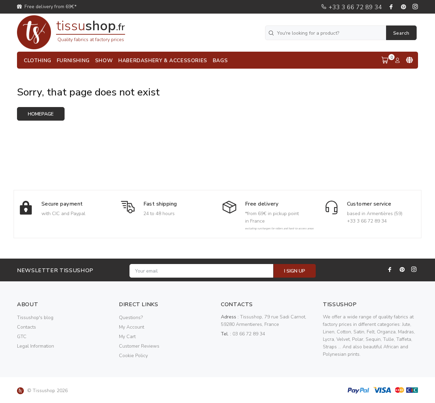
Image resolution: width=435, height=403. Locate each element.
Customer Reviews (139, 346)
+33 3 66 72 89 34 (354, 7)
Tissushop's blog (35, 317)
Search (401, 33)
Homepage (41, 114)
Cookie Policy (133, 355)
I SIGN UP (294, 271)
